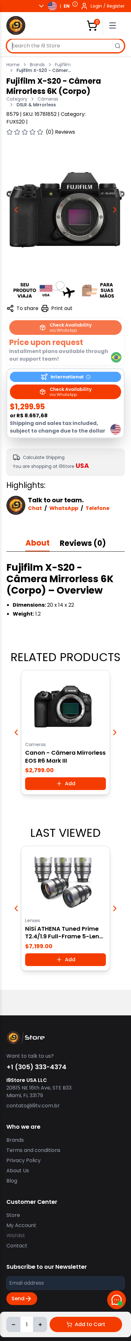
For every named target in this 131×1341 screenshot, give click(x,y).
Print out (61, 308)
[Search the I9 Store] (118, 46)
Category (16, 99)
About (37, 543)
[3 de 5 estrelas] (25, 132)
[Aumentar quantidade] (40, 1324)
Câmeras (48, 99)
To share (27, 308)
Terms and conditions (33, 1150)
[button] (75, 4)
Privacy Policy (23, 1160)
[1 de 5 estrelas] (9, 132)
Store (13, 1215)
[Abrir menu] (115, 25)
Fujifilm (63, 64)
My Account (21, 1225)
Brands (37, 64)
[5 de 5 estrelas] (40, 132)
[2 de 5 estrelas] (17, 132)
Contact (16, 1245)
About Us (17, 1170)
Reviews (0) (83, 543)
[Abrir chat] (116, 1299)
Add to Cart (90, 1324)
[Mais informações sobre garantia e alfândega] (65, 289)
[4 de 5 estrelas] (32, 132)
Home (13, 64)
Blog (11, 1180)
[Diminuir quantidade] (13, 1324)
